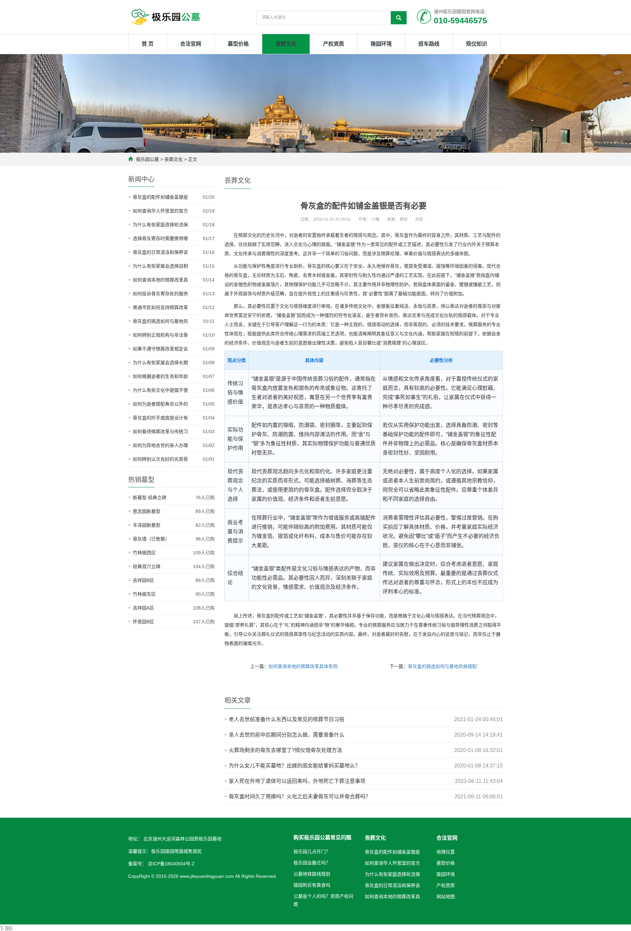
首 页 (147, 44)
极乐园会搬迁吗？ (311, 862)
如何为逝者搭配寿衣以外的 (160, 404)
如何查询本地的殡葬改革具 (160, 279)
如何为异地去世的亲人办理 (160, 445)
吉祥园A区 (143, 607)
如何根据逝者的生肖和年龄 (160, 376)
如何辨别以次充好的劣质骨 (160, 459)
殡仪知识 (476, 44)
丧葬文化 (285, 44)
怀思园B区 (143, 621)
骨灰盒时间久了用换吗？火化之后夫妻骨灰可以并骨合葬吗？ (300, 796)
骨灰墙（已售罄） (151, 539)
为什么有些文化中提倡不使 (160, 390)
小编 (375, 219)
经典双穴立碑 (146, 566)
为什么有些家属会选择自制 (160, 266)
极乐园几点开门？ (311, 851)
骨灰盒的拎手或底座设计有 (160, 417)
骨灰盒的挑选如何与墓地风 (160, 321)
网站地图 (445, 896)
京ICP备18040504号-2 (171, 863)
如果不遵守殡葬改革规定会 (160, 348)
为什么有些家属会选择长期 (160, 362)
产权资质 (333, 44)
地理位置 (445, 851)
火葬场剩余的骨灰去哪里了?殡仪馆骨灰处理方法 (285, 750)
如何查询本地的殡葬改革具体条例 (303, 666)
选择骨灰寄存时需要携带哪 (160, 238)
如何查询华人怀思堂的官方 (160, 210)
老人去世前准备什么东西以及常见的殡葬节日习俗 (286, 719)
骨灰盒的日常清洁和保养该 (160, 252)
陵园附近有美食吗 (311, 885)
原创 (404, 219)
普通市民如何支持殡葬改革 (160, 307)
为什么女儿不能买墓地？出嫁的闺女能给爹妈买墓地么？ (294, 765)
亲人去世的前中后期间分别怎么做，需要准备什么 (286, 735)
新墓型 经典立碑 (149, 497)
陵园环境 (381, 44)
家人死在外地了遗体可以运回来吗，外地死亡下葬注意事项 (297, 781)
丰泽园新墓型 (146, 525)
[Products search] (399, 17)
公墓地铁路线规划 (311, 873)
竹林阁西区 (144, 552)
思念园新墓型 (146, 511)
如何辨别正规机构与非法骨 (160, 335)
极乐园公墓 (147, 159)
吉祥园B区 (143, 580)
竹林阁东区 (144, 594)
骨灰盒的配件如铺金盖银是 (160, 197)
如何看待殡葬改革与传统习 (160, 431)
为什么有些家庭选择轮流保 (160, 224)
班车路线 (428, 44)
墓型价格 (238, 44)
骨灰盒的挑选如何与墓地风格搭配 (442, 666)
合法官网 (190, 44)
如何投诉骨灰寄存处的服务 (160, 293)
